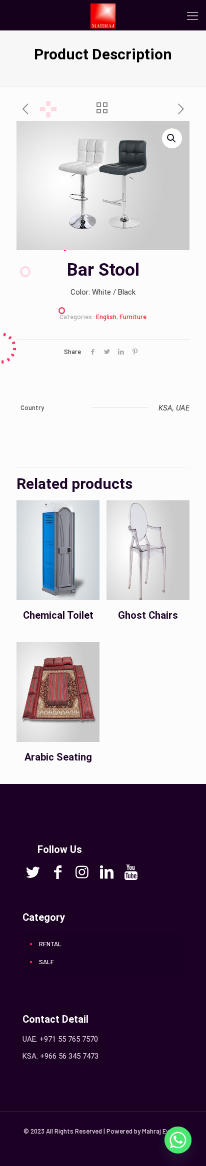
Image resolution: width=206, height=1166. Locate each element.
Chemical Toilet (58, 615)
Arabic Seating (58, 757)
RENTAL (50, 944)
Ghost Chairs (148, 615)
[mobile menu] (192, 14)
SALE (46, 962)
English (106, 317)
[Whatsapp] (178, 1140)
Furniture (133, 317)
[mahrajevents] (103, 14)
